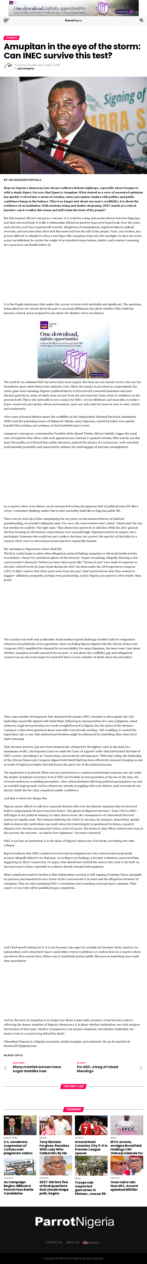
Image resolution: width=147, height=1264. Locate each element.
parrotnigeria (26, 68)
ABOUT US (72, 1242)
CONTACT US (53, 1242)
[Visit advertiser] (73, 8)
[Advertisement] (73, 276)
